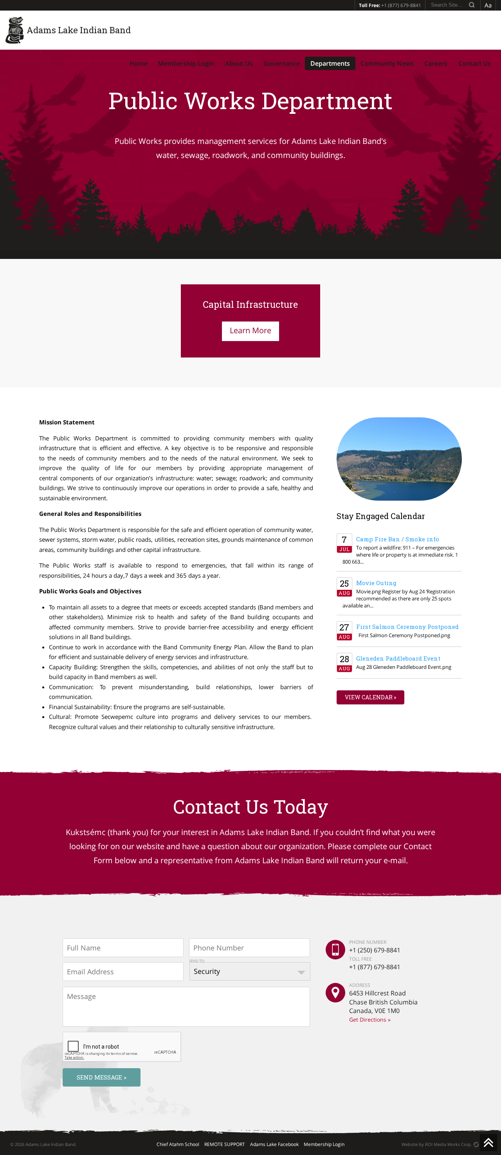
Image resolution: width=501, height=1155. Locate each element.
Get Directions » (370, 1019)
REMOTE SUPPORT (224, 1144)
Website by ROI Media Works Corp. (437, 1144)
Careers (435, 63)
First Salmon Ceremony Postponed (407, 626)
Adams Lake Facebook (274, 1144)
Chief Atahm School (178, 1144)
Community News (387, 63)
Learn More (250, 330)
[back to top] (488, 1142)
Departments (330, 63)
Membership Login (186, 63)
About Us (239, 63)
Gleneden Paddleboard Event (398, 658)
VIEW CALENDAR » (370, 697)
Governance (281, 63)
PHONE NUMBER (367, 942)
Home (139, 63)
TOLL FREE (360, 958)
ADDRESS (359, 985)
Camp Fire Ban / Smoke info (397, 539)
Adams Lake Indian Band (79, 30)
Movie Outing (376, 583)
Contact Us (474, 63)
